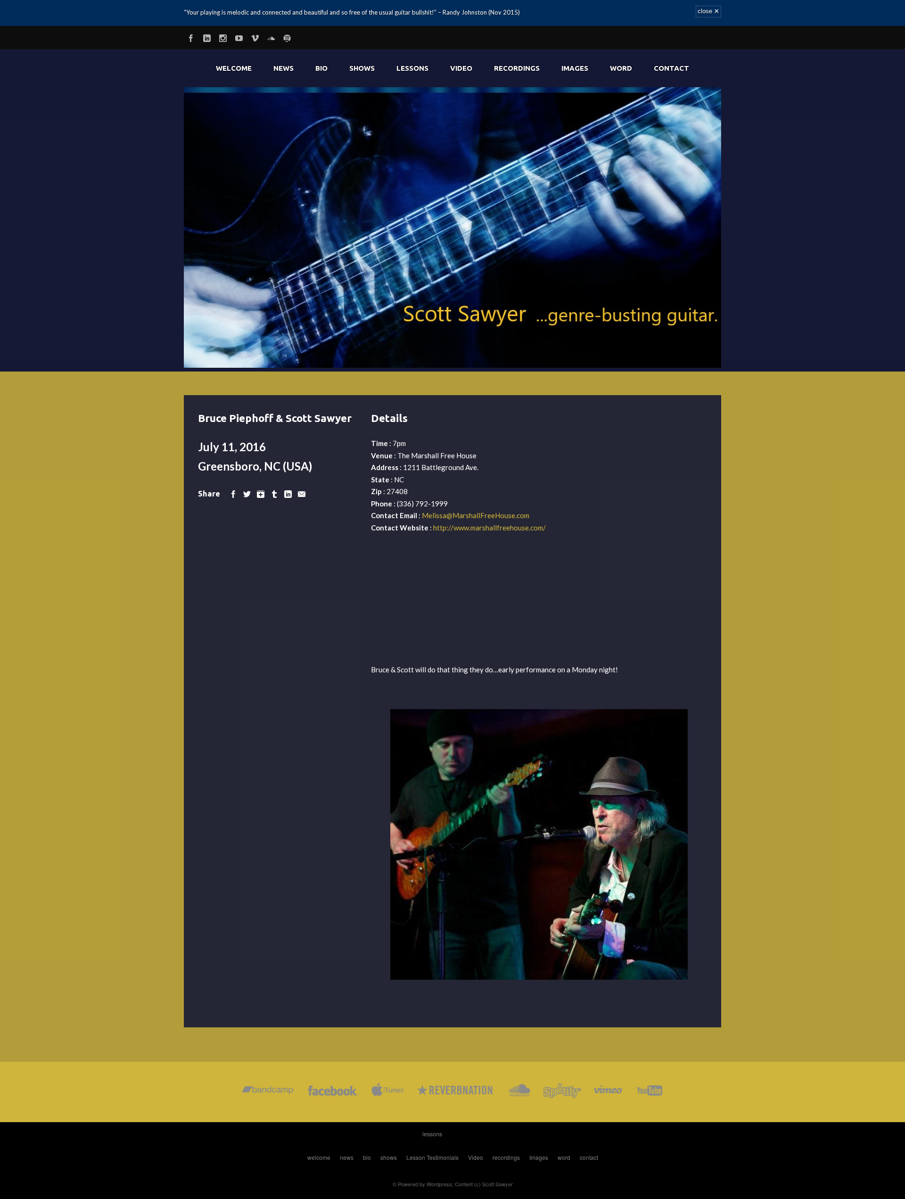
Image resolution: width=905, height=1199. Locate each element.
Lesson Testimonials (432, 1157)
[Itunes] (388, 1092)
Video (461, 68)
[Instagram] (223, 36)
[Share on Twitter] (247, 493)
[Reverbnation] (455, 1092)
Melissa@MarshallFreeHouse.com (475, 515)
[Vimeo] (255, 36)
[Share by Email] (301, 493)
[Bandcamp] (267, 1092)
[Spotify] (287, 36)
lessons (412, 68)
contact (671, 68)
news (283, 68)
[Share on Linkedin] (288, 493)
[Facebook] (191, 36)
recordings (517, 68)
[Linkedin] (207, 36)
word (621, 68)
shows (362, 68)
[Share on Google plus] (260, 493)
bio (321, 68)
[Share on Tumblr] (274, 493)
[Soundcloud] (271, 36)
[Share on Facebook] (233, 493)
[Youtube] (239, 36)
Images (574, 68)
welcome (234, 68)
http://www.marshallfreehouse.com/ (489, 527)
